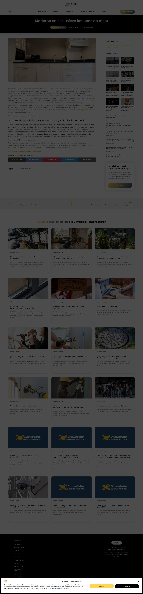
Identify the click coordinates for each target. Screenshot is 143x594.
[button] (138, 581)
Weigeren (127, 586)
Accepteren (101, 586)
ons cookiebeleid (58, 588)
